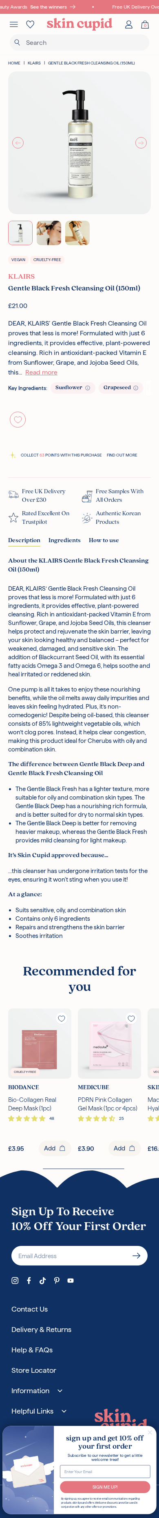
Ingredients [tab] (65, 541)
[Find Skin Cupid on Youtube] (70, 1280)
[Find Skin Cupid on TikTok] (42, 1280)
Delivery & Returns (41, 1329)
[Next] (141, 142)
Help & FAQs (32, 1350)
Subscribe (136, 1256)
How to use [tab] (104, 541)
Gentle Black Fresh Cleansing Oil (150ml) (91, 63)
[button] (27, 1118)
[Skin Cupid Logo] (80, 24)
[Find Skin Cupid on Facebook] (29, 1280)
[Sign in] (129, 24)
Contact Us (29, 1309)
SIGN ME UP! (105, 1487)
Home (14, 63)
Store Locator (33, 1370)
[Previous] (18, 142)
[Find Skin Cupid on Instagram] (15, 1280)
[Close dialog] (150, 1432)
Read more (41, 372)
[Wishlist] (30, 24)
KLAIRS (34, 63)
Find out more (122, 455)
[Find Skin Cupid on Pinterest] (56, 1280)
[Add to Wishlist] (18, 419)
